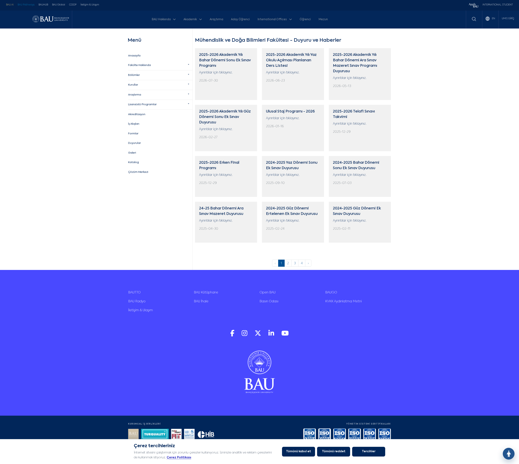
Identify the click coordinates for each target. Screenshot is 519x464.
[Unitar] (189, 434)
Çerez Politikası (179, 457)
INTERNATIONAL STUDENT (498, 5)
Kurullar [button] (133, 85)
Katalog (133, 162)
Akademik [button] (190, 19)
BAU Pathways (26, 5)
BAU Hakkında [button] (161, 19)
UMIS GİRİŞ (508, 18)
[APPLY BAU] (473, 5)
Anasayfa (134, 55)
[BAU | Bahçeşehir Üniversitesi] (50, 19)
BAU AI (10, 5)
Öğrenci (305, 19)
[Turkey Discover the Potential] (155, 434)
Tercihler (368, 451)
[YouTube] (285, 335)
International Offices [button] (272, 19)
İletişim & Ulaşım (89, 5)
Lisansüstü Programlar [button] (142, 104)
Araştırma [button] (134, 94)
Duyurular (134, 143)
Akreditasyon (136, 114)
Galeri (132, 153)
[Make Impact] (176, 434)
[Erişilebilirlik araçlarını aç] (509, 454)
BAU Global (58, 5)
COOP (72, 5)
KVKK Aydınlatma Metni (343, 301)
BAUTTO (134, 292)
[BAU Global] (133, 434)
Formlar (133, 133)
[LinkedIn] (271, 335)
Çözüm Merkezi (138, 172)
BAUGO (331, 292)
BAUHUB (43, 5)
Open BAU (268, 292)
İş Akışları (133, 124)
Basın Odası (269, 301)
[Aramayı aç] (474, 19)
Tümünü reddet (333, 451)
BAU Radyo (137, 301)
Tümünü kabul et (298, 451)
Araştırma (216, 19)
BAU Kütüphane (206, 292)
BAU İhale (201, 301)
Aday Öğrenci (240, 19)
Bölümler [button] (134, 75)
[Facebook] (232, 335)
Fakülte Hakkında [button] (139, 65)
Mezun (323, 19)
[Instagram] (244, 335)
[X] (258, 335)
